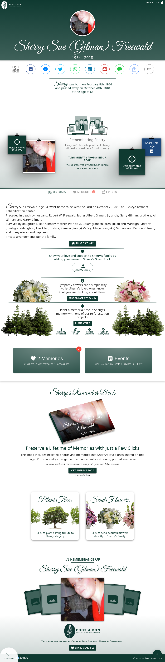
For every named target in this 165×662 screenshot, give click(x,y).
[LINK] (149, 69)
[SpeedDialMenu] (157, 654)
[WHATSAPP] (75, 69)
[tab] (57, 192)
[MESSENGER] (45, 69)
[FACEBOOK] (30, 69)
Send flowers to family (82, 298)
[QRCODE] (16, 69)
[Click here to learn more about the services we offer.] (82, 631)
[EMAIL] (105, 69)
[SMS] (119, 69)
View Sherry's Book (82, 470)
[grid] (82, 147)
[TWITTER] (60, 69)
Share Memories (84, 648)
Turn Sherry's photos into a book (87, 159)
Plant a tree (82, 323)
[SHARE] (134, 69)
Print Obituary (84, 243)
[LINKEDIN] (90, 69)
